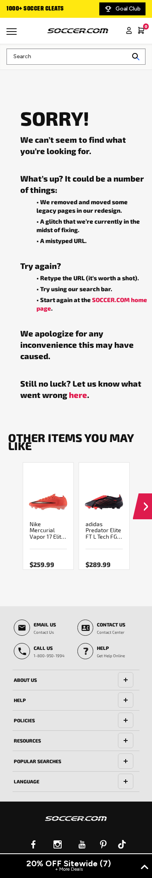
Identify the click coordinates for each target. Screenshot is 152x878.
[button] (142, 499)
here (78, 395)
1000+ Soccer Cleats (35, 9)
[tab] (76, 680)
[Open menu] (12, 34)
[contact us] (76, 824)
